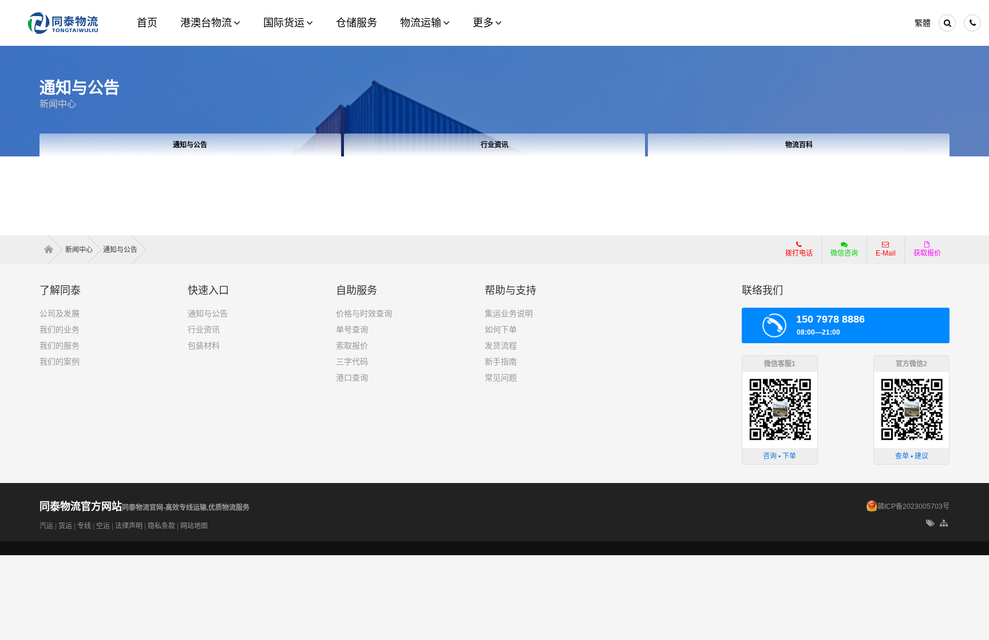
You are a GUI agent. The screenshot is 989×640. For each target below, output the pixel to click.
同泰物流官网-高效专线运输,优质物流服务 (144, 508)
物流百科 (799, 145)
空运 (103, 526)
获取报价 (927, 253)
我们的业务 (59, 329)
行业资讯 (494, 145)
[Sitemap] (945, 524)
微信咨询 (840, 256)
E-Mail (886, 253)
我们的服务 (59, 345)
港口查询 (352, 377)
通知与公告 (190, 145)
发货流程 (501, 345)
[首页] (52, 249)
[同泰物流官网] (63, 23)
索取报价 (352, 345)
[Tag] (930, 524)
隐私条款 (161, 526)
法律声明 (129, 526)
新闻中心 (57, 104)
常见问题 (501, 377)
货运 (65, 526)
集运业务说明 (509, 313)
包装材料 (204, 345)
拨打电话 (799, 253)
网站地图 (194, 526)
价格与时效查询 (364, 313)
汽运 (46, 526)
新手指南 (501, 361)
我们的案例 (59, 361)
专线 (84, 526)
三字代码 (352, 361)
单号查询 (352, 329)
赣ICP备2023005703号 (913, 506)
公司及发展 (59, 313)
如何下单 (501, 329)
